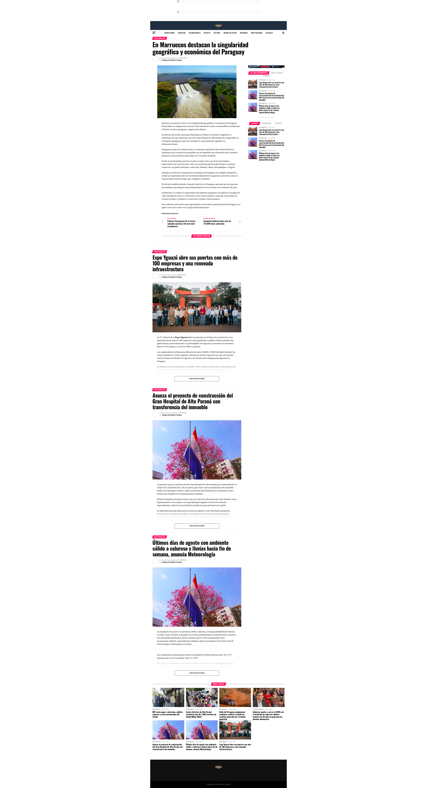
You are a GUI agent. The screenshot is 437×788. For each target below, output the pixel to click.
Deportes (207, 33)
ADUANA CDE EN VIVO (230, 33)
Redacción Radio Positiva (172, 60)
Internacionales (195, 33)
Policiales (269, 33)
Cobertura (182, 33)
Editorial (217, 33)
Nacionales (244, 33)
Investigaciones (256, 33)
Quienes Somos (169, 33)
